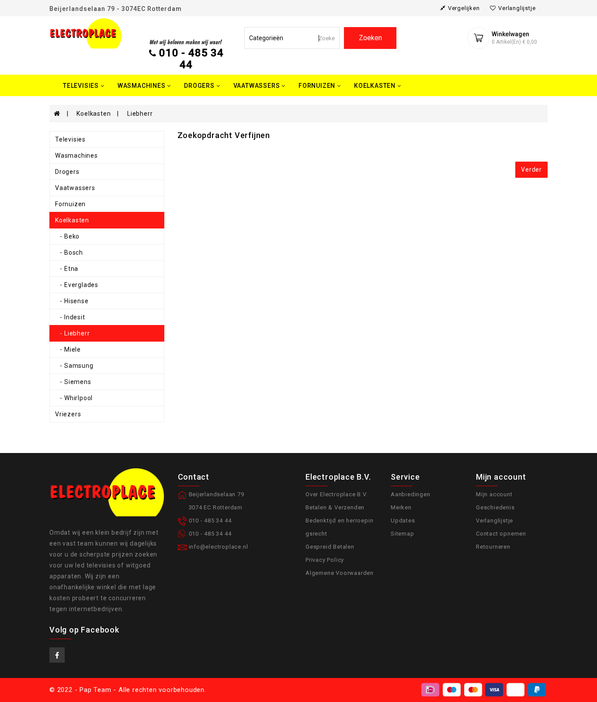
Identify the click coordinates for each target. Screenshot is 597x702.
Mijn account (494, 494)
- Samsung (74, 365)
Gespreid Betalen (329, 546)
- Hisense (72, 300)
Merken (401, 507)
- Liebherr (72, 333)
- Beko (67, 236)
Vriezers (68, 414)
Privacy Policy (324, 560)
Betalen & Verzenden (334, 507)
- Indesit (70, 317)
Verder (531, 169)
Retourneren (493, 546)
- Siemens (73, 381)
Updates (403, 520)
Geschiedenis (495, 507)
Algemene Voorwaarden (339, 573)
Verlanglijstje (494, 520)
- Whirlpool (74, 397)
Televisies (70, 139)
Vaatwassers (75, 187)
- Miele (68, 349)
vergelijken (464, 8)
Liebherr (140, 113)
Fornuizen (70, 204)
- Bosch (69, 252)
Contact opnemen (501, 533)
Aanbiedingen (410, 494)
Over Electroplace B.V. (336, 494)
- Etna (66, 268)
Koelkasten (93, 113)
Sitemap (402, 533)
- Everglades (76, 284)
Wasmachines (76, 155)
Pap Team (95, 690)
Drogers (67, 171)
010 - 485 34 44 (191, 58)
